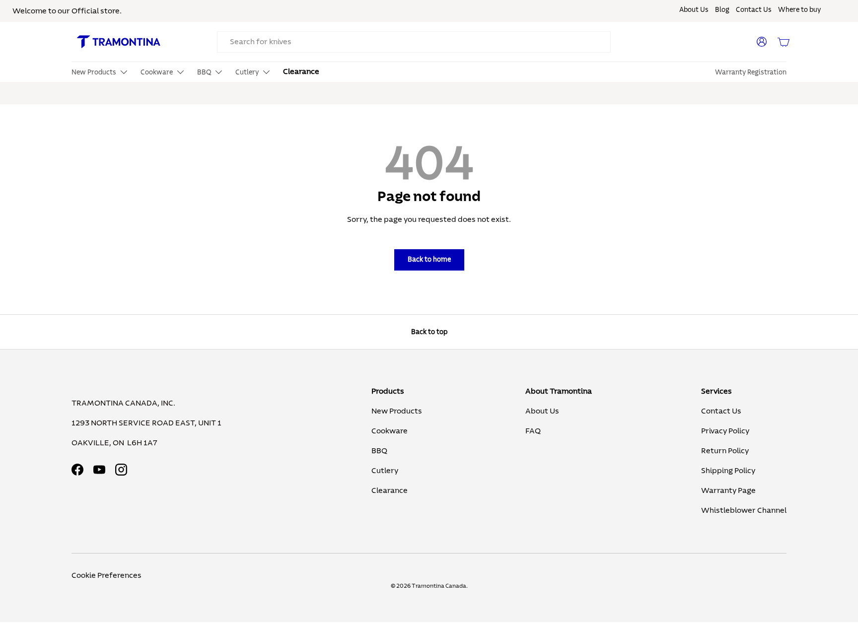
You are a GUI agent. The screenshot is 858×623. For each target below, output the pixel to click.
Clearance (301, 71)
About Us (694, 9)
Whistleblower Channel (743, 510)
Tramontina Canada (439, 586)
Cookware (389, 431)
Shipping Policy (728, 471)
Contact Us (754, 9)
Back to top (429, 332)
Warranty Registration (750, 72)
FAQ (533, 431)
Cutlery (384, 471)
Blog (722, 9)
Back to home (429, 259)
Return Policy (725, 451)
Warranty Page (728, 490)
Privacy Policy (725, 431)
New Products (396, 411)
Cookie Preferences (107, 575)
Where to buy (799, 9)
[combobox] (414, 42)
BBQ (379, 451)
